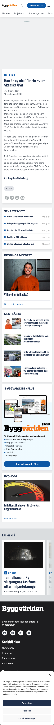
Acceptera (27, 703)
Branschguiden (36, 13)
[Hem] (10, 5)
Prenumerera (8, 658)
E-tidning (7, 653)
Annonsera (7, 663)
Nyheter (6, 13)
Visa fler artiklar (11, 518)
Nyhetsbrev (8, 647)
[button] (49, 674)
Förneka (27, 710)
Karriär (9, 188)
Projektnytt (19, 13)
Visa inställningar (27, 718)
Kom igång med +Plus (27, 464)
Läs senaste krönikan (13, 304)
